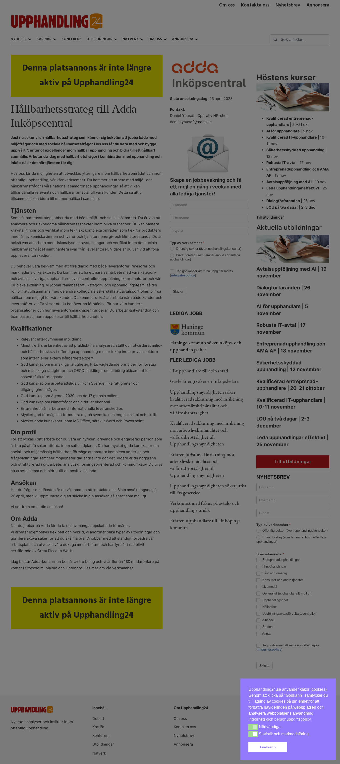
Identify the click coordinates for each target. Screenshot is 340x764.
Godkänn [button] (268, 747)
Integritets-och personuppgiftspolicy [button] (279, 719)
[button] (308, 747)
